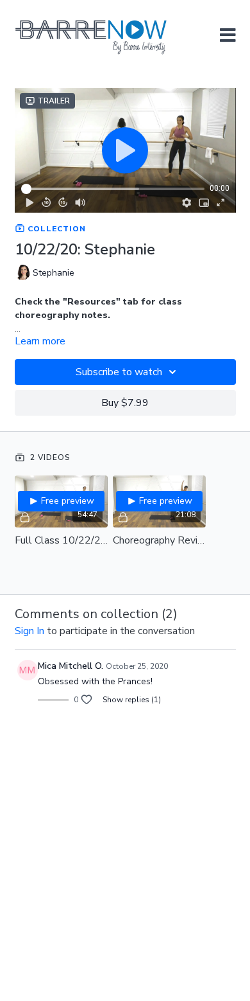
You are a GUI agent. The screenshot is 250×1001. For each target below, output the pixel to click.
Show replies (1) (132, 700)
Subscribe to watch (119, 372)
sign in (29, 631)
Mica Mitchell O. (70, 666)
